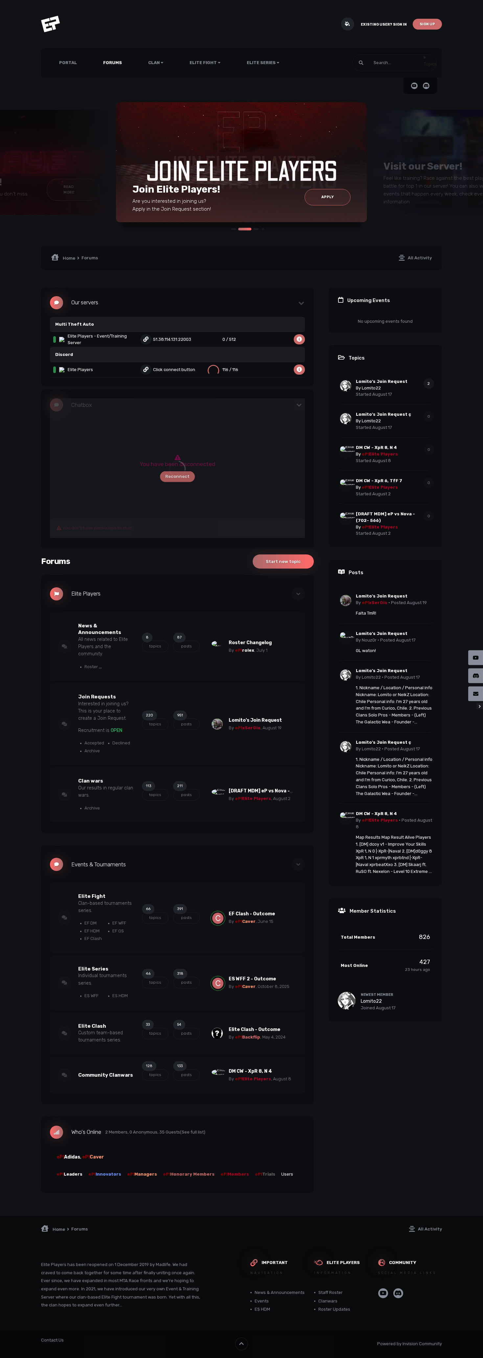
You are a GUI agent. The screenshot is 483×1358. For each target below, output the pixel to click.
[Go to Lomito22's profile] (346, 386)
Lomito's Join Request (255, 720)
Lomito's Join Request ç (383, 414)
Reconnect (177, 476)
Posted (409, 602)
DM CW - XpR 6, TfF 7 (379, 480)
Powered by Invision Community (409, 1343)
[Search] (361, 62)
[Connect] (145, 339)
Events (262, 1301)
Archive (91, 750)
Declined (120, 742)
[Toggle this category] (298, 593)
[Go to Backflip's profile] (217, 1033)
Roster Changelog (250, 642)
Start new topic (283, 561)
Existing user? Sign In (384, 24)
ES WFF (91, 995)
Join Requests (97, 697)
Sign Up (427, 24)
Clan (154, 62)
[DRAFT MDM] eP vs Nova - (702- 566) (273, 791)
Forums (112, 62)
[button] (233, 229)
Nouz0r (369, 640)
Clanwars (327, 1301)
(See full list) (192, 1132)
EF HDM (91, 930)
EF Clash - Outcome (252, 914)
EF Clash (92, 938)
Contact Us (52, 1340)
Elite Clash (92, 1026)
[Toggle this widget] (301, 302)
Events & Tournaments (98, 864)
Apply (327, 197)
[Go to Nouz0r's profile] (346, 638)
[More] (299, 339)
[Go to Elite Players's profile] (217, 795)
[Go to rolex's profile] (217, 646)
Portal (68, 62)
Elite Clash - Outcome (254, 1029)
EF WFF (118, 923)
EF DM (90, 923)
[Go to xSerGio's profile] (217, 724)
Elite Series (262, 62)
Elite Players (86, 594)
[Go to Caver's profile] (217, 918)
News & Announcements (280, 1292)
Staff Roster (330, 1292)
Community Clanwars (105, 1075)
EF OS (117, 930)
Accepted (93, 742)
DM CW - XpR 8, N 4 (250, 1071)
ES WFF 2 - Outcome (252, 979)
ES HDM (119, 995)
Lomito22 (371, 388)
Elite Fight (204, 62)
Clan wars (90, 781)
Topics (430, 63)
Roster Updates (99, 666)
